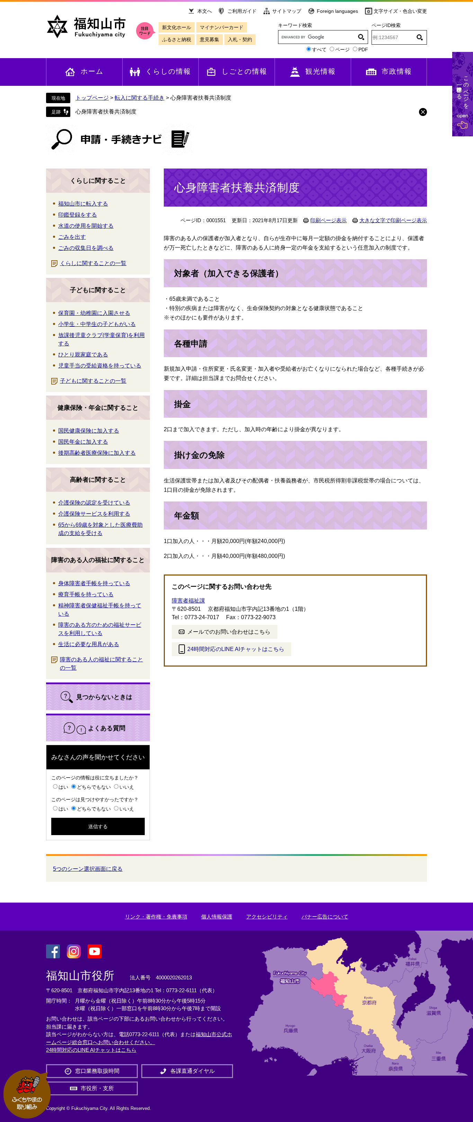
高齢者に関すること (98, 479)
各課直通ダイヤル (192, 1071)
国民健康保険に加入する (88, 431)
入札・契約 (240, 39)
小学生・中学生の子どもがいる (97, 324)
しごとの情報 (244, 71)
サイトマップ (286, 11)
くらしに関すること (98, 180)
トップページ (92, 98)
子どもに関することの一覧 (93, 381)
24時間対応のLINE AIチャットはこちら (235, 649)
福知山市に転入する (83, 204)
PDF (363, 49)
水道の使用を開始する (86, 226)
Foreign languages (337, 11)
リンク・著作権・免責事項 (156, 917)
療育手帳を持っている (86, 594)
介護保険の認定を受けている (94, 503)
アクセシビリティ (267, 917)
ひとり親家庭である (83, 355)
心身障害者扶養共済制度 (105, 112)
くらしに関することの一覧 (93, 263)
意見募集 (209, 39)
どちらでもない (94, 787)
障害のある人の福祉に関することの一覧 (101, 664)
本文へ (204, 11)
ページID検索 (386, 25)
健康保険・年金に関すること (98, 407)
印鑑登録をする (77, 215)
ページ (342, 49)
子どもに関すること (98, 290)
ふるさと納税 (176, 39)
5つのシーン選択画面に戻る (88, 869)
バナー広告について (325, 917)
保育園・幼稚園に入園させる (94, 313)
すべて (319, 49)
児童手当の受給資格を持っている (99, 366)
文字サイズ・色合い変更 (400, 11)
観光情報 (320, 71)
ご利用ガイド (242, 11)
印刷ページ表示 (328, 220)
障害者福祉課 (188, 601)
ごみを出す (72, 237)
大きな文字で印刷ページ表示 (393, 220)
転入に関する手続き (139, 98)
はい (63, 787)
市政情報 (397, 71)
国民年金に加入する (83, 442)
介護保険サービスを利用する (94, 514)
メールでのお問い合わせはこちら (228, 632)
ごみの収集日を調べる (86, 248)
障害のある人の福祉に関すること (98, 560)
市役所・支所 (97, 1088)
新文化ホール (176, 27)
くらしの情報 (168, 71)
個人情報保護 (216, 917)
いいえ (126, 787)
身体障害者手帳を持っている (94, 583)
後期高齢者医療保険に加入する (97, 453)
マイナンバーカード (221, 27)
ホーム (92, 71)
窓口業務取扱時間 (97, 1071)
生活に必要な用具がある (88, 644)
